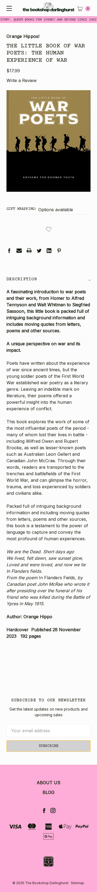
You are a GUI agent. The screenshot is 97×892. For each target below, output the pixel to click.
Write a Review (21, 80)
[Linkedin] (49, 250)
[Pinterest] (59, 250)
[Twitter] (39, 250)
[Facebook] (9, 250)
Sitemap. (78, 883)
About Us (48, 782)
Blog (48, 792)
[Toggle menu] (8, 8)
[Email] (19, 250)
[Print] (29, 250)
